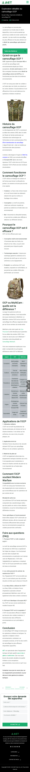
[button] (25, 51)
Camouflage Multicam (8, 342)
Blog (8, 15)
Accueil (4, 15)
